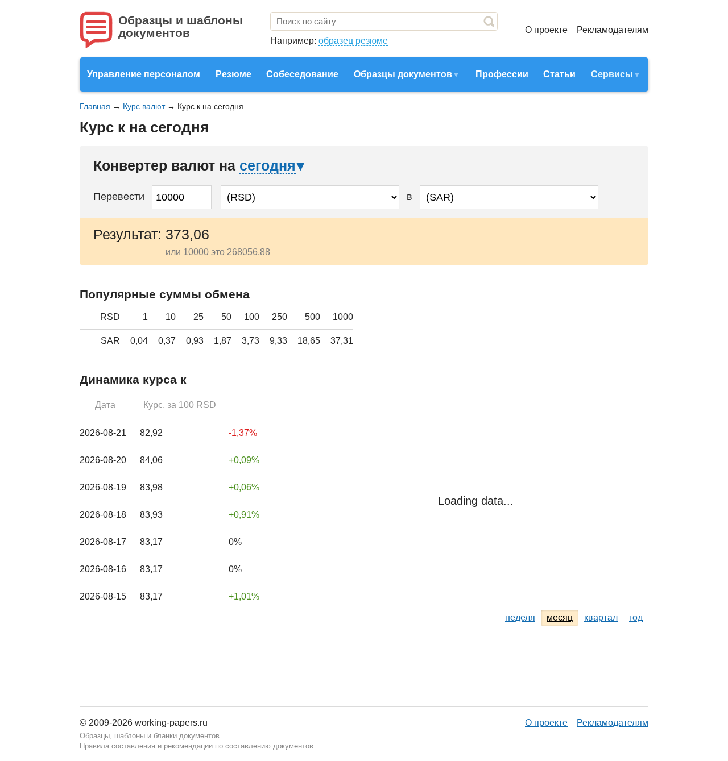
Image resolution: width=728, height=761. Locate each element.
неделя (520, 617)
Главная (95, 106)
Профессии (501, 74)
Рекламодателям (612, 30)
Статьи (559, 74)
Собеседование (302, 74)
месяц (560, 617)
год (636, 617)
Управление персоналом (143, 74)
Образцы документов (403, 74)
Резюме (233, 74)
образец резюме (353, 40)
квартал (601, 617)
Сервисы (612, 74)
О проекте (546, 30)
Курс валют (144, 106)
